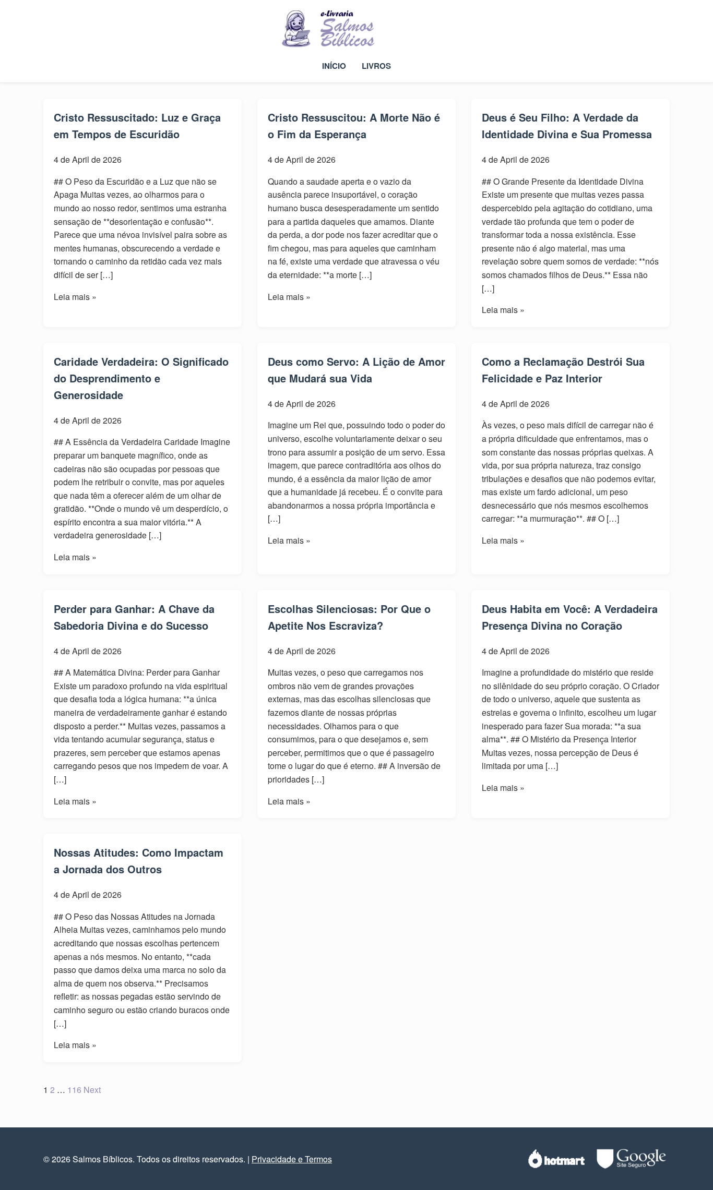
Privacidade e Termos (292, 1159)
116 (74, 1090)
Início (334, 65)
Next (92, 1090)
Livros (376, 65)
